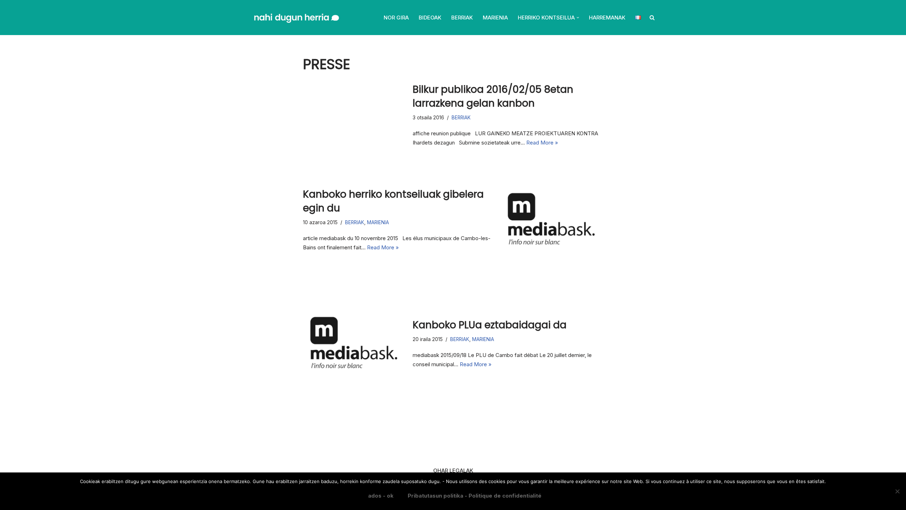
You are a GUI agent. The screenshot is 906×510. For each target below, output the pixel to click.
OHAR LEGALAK (453, 470)
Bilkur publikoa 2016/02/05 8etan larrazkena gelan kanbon (493, 96)
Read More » (542, 142)
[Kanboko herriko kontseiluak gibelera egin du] (551, 219)
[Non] (897, 491)
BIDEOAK (430, 17)
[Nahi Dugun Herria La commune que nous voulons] (295, 17)
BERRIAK (462, 17)
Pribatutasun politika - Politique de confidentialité (474, 495)
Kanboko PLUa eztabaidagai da (490, 325)
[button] (578, 17)
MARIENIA (495, 17)
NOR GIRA (396, 17)
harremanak (607, 17)
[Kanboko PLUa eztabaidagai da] (354, 343)
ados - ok (381, 495)
